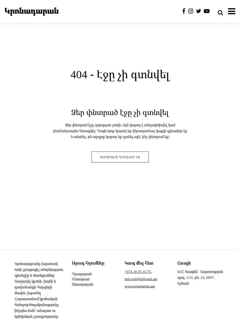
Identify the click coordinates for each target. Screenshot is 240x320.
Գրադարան (82, 274)
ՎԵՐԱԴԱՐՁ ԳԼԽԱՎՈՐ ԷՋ (120, 157)
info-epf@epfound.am (141, 278)
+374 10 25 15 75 (138, 271)
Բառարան (81, 279)
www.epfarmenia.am (140, 286)
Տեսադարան (82, 284)
